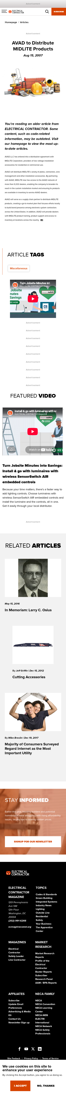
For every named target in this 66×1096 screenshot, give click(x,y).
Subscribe (59, 12)
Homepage (11, 22)
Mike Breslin (15, 737)
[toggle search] (47, 11)
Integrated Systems (46, 901)
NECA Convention (45, 1004)
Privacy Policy (31, 1058)
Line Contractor (16, 959)
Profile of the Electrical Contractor (42, 964)
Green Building (44, 898)
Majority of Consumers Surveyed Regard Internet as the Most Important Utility (32, 748)
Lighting (40, 909)
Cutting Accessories (28, 677)
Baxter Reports (43, 971)
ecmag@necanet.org (19, 926)
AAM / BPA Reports (46, 982)
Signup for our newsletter (33, 841)
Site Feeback (13, 1058)
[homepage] (16, 11)
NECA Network (43, 1026)
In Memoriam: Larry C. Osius (28, 610)
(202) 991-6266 (17, 920)
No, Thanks (45, 1085)
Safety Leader (16, 956)
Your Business (43, 923)
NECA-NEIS (41, 1015)
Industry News (44, 905)
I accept (20, 1085)
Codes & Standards (46, 894)
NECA (38, 1000)
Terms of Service (50, 1058)
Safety (39, 920)
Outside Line (43, 912)
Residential (42, 916)
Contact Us (14, 1018)
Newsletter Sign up (18, 1022)
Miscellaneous (18, 268)
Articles (24, 22)
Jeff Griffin (22, 670)
